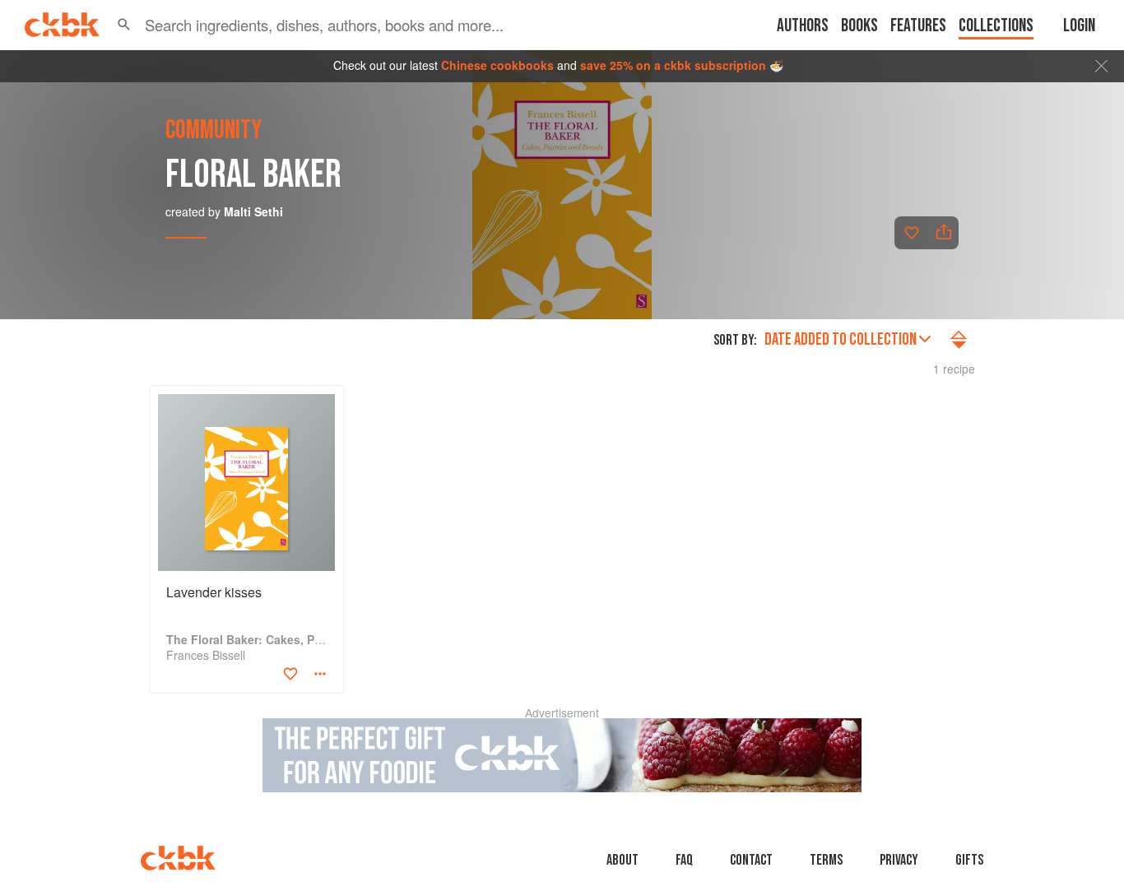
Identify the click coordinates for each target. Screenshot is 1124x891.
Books (859, 26)
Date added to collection (840, 339)
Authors (803, 26)
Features (918, 26)
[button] (124, 24)
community (213, 130)
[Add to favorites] (912, 233)
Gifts (969, 860)
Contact (751, 860)
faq (684, 860)
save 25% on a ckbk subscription (673, 65)
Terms (826, 860)
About (622, 860)
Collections (996, 26)
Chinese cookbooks (497, 65)
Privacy (899, 860)
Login (1079, 26)
